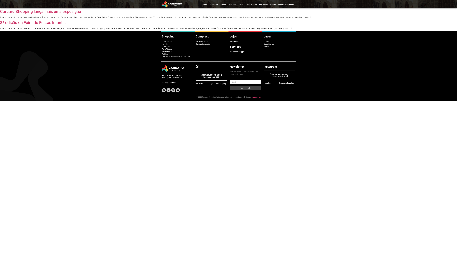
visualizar (199, 84)
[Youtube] (178, 90)
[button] (214, 4)
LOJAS (223, 4)
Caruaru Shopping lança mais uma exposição (40, 11)
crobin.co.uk (256, 97)
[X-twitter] (168, 90)
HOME (205, 4)
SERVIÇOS (232, 4)
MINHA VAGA (252, 4)
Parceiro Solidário (286, 4)
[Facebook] (164, 90)
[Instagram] (173, 90)
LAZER (241, 4)
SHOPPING (214, 4)
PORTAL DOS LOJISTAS (267, 4)
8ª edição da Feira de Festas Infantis (33, 22)
